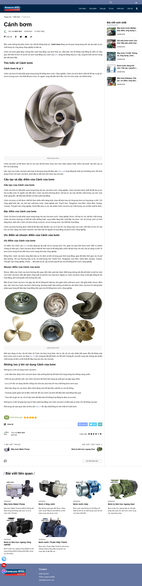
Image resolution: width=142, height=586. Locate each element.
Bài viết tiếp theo (91, 444)
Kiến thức (120, 8)
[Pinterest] (96, 434)
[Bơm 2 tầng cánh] (54, 489)
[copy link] (31, 37)
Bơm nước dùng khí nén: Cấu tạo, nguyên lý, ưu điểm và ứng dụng (127, 68)
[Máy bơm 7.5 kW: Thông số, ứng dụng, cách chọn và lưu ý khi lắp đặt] (111, 56)
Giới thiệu (82, 8)
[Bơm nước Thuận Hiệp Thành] (54, 527)
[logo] (12, 11)
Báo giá (102, 8)
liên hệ (32, 356)
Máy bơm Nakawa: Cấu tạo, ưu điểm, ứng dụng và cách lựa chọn (127, 80)
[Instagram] (98, 434)
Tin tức (111, 8)
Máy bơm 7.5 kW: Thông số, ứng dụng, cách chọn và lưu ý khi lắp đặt (127, 55)
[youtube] (100, 434)
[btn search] (136, 3)
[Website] (91, 434)
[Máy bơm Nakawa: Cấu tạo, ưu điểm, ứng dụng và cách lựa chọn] (111, 81)
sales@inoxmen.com (46, 580)
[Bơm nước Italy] (88, 489)
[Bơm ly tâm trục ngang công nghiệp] (19, 527)
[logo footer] (20, 572)
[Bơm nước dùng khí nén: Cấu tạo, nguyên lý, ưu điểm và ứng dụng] (111, 68)
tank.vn (38, 407)
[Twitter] (93, 434)
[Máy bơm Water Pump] (19, 489)
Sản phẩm (93, 8)
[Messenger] (4, 571)
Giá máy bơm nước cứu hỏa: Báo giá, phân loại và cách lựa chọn (127, 43)
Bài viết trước (13, 444)
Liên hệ (130, 8)
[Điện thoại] (4, 565)
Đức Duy (18, 31)
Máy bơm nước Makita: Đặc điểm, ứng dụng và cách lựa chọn (127, 30)
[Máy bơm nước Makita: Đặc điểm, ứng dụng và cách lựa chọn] (111, 31)
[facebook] (89, 434)
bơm (56, 55)
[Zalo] (4, 559)
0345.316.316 (44, 574)
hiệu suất (61, 171)
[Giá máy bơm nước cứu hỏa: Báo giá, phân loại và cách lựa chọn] (111, 43)
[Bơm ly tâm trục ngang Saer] (123, 489)
